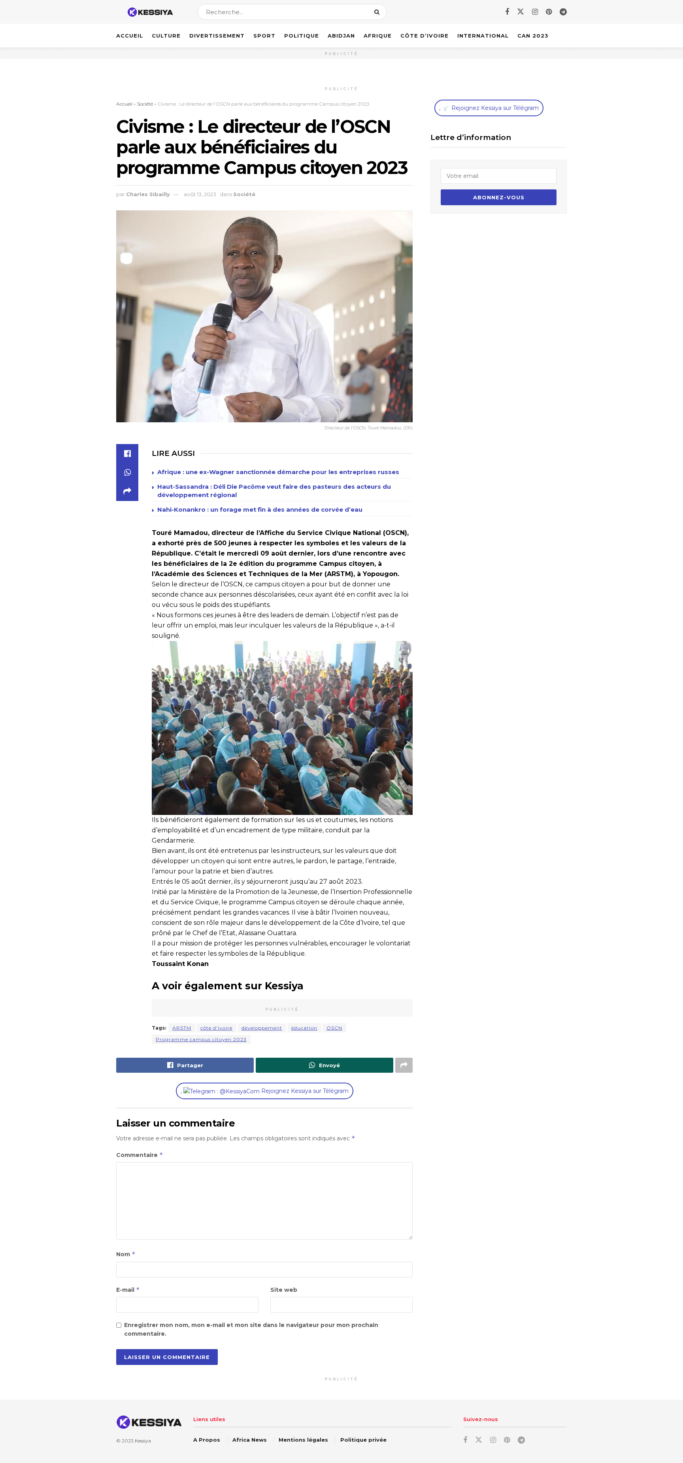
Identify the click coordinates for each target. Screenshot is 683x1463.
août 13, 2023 (200, 194)
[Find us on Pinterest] (549, 12)
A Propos (206, 1440)
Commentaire (139, 1155)
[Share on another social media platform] (127, 491)
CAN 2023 (533, 35)
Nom (126, 1254)
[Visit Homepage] (150, 12)
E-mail (128, 1289)
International (483, 35)
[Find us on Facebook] (507, 12)
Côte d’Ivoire (424, 35)
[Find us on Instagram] (535, 12)
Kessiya (143, 1441)
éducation (304, 1028)
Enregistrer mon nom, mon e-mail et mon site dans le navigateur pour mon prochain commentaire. (251, 1329)
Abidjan (341, 35)
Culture (166, 35)
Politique (301, 35)
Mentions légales (303, 1440)
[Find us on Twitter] (520, 12)
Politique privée (363, 1440)
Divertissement (217, 35)
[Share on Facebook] (127, 453)
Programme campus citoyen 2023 (201, 1039)
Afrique (378, 35)
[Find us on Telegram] (563, 12)
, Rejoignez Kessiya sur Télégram (265, 1090)
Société (145, 104)
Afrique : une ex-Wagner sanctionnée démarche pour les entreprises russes (278, 472)
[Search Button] (378, 12)
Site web (283, 1289)
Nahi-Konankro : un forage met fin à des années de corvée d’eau (259, 509)
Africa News (249, 1440)
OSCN (334, 1028)
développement (262, 1028)
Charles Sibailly (148, 194)
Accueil (129, 35)
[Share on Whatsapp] (127, 472)
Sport (264, 35)
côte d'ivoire (216, 1028)
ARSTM (181, 1028)
